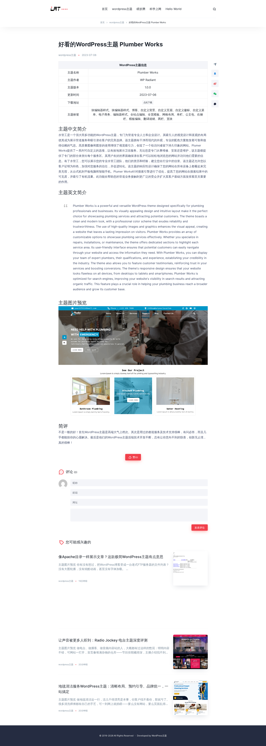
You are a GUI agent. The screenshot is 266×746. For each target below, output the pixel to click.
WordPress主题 (159, 735)
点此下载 (147, 102)
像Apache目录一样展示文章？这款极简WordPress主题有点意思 (110, 557)
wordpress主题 (122, 9)
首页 (105, 9)
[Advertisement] (133, 610)
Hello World (173, 9)
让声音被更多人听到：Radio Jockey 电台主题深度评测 (102, 640)
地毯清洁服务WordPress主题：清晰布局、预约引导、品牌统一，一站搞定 (113, 689)
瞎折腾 (141, 9)
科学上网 (155, 9)
